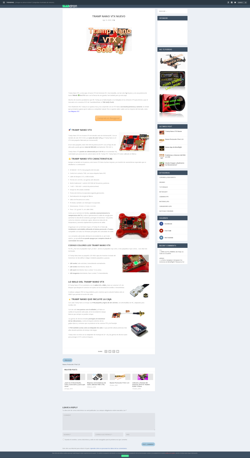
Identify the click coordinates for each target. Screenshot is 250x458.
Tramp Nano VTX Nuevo (173, 131)
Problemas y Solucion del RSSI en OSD (175, 156)
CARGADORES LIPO (165, 206)
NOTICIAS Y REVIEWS (166, 211)
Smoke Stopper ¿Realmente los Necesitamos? (174, 164)
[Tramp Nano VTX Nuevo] (161, 132)
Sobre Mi (170, 4)
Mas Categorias (155, 4)
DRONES (162, 182)
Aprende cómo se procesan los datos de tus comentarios (108, 448)
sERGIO (161, 258)
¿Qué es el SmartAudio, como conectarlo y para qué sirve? (74, 384)
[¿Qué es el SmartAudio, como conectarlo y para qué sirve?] (74, 377)
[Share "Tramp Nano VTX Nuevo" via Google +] (114, 351)
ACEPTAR (125, 456)
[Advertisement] (108, 74)
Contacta (181, 4)
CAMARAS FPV (164, 197)
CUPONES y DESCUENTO (167, 177)
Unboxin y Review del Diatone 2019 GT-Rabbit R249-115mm (141, 384)
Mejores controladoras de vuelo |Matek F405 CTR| (96, 383)
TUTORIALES (163, 187)
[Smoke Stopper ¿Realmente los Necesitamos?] (161, 164)
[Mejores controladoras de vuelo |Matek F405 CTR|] (97, 377)
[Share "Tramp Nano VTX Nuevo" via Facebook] (106, 351)
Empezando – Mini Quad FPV (113, 4)
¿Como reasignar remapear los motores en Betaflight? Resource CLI (171, 261)
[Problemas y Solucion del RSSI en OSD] (161, 156)
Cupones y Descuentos (136, 4)
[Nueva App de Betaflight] (161, 148)
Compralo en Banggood (108, 118)
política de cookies (170, 453)
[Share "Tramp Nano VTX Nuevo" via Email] (118, 351)
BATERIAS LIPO (164, 201)
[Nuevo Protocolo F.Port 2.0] (120, 377)
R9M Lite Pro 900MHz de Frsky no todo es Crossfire (171, 252)
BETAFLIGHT (163, 192)
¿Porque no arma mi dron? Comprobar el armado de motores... (35, 2)
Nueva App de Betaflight (173, 147)
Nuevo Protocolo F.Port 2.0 (119, 383)
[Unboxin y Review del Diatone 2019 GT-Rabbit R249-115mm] (142, 377)
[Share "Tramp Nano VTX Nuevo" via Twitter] (110, 351)
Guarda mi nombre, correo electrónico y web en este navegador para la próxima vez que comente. (96, 440)
